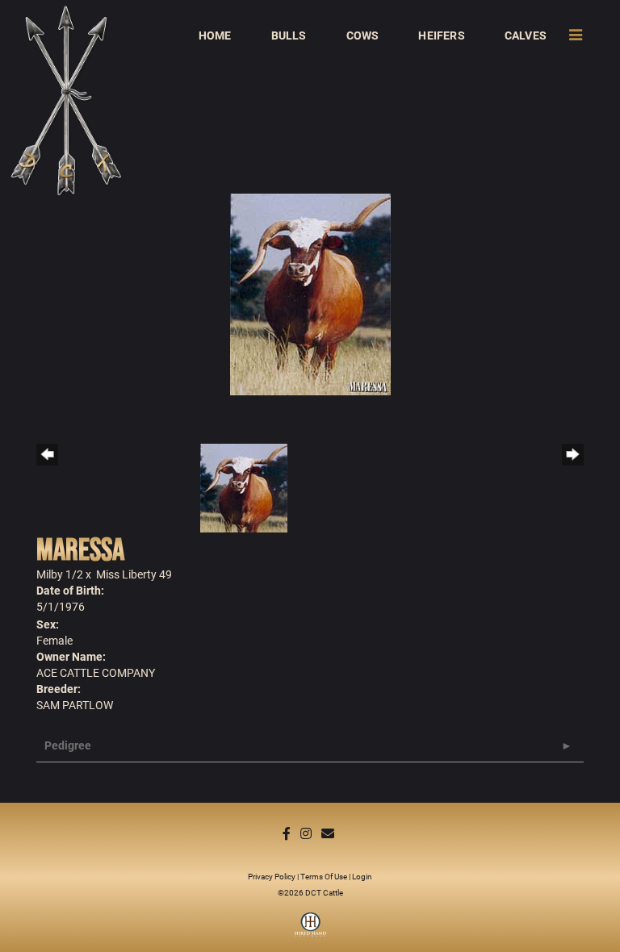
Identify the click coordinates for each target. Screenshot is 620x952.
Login (362, 876)
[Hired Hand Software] (310, 930)
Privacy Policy (271, 876)
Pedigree (67, 745)
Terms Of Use (323, 876)
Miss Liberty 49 (134, 574)
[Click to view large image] (310, 293)
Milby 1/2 (59, 574)
